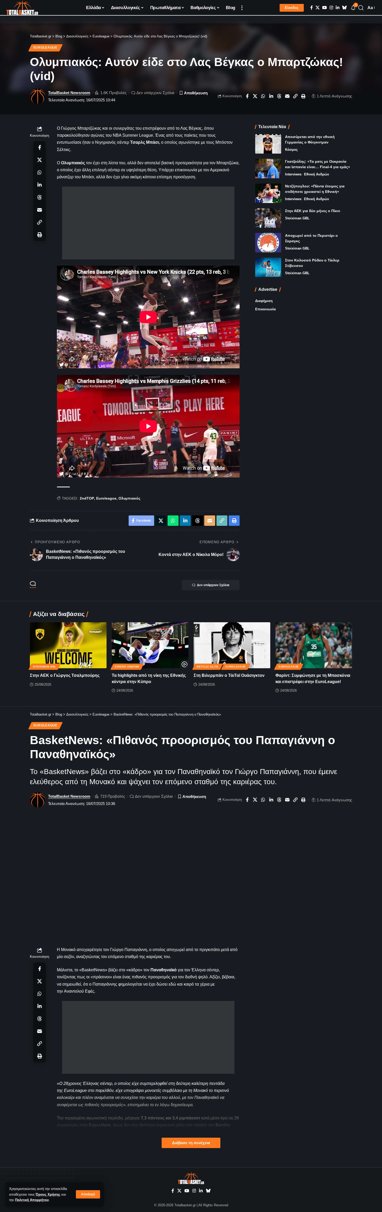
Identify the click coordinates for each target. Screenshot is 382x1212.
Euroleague (45, 47)
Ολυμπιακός (129, 498)
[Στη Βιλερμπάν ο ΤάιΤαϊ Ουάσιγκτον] (232, 645)
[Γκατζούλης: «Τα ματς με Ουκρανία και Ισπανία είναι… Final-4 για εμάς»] (268, 168)
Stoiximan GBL (297, 218)
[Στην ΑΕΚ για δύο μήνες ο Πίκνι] (268, 218)
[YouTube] (324, 7)
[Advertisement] (148, 223)
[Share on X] (255, 96)
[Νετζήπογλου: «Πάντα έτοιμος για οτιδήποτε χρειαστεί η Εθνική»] (268, 193)
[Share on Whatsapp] (263, 96)
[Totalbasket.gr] (22, 8)
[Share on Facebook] (247, 96)
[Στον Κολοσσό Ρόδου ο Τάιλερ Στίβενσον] (268, 267)
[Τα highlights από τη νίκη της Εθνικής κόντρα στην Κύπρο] (150, 645)
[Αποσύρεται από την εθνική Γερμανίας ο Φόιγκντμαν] (268, 144)
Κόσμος (291, 150)
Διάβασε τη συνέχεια (191, 1143)
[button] (88, 1194)
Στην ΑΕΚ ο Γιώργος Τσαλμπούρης (65, 675)
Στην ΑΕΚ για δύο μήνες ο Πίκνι (312, 211)
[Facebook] (311, 7)
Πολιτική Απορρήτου (32, 1200)
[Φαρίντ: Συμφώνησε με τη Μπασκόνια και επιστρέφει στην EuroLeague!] (313, 645)
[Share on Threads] (279, 96)
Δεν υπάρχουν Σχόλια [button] (213, 585)
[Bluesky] (344, 7)
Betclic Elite (208, 666)
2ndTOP (87, 498)
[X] (317, 7)
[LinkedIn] (337, 7)
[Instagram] (331, 7)
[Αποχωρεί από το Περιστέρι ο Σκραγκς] (268, 242)
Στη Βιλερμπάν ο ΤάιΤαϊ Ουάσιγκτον (229, 675)
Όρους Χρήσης (48, 1194)
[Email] (287, 96)
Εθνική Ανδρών (316, 174)
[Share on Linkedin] (271, 96)
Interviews (293, 174)
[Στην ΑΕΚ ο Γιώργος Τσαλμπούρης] (68, 645)
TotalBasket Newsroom (69, 92)
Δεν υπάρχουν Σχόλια (155, 92)
